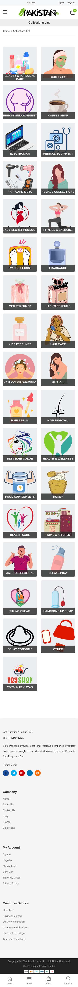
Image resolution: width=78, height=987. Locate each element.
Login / (61, 2)
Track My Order (11, 877)
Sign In (7, 854)
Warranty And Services (15, 927)
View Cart (8, 871)
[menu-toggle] (5, 12)
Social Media (10, 765)
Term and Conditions (14, 939)
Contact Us (9, 810)
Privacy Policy (11, 883)
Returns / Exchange (14, 933)
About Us (8, 804)
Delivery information (14, 921)
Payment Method (12, 916)
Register (71, 2)
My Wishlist (9, 866)
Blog (5, 816)
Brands (7, 821)
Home (6, 31)
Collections (9, 827)
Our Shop (8, 910)
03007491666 (13, 738)
